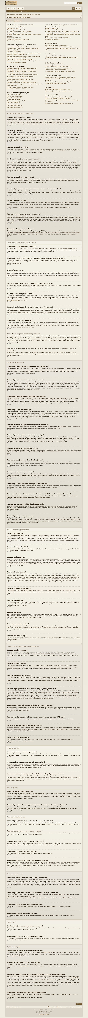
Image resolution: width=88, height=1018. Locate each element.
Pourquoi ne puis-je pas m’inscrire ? (16, 30)
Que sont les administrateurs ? (52, 26)
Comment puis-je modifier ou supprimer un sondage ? (20, 76)
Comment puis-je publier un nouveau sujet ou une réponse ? (22, 68)
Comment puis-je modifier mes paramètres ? (18, 46)
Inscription (25, 11)
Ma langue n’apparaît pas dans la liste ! (17, 54)
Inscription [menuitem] (80, 9)
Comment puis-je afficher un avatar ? (16, 57)
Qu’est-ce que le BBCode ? (14, 94)
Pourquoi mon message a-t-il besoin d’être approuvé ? (20, 87)
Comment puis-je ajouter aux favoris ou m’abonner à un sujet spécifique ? (60, 79)
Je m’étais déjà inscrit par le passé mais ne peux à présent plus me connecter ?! (24, 35)
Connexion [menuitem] (77, 9)
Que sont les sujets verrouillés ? (15, 105)
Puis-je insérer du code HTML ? (15, 96)
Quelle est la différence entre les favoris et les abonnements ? (60, 77)
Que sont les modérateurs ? (52, 28)
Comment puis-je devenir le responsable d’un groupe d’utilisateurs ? (61, 33)
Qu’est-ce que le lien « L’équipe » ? (53, 39)
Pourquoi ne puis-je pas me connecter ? (17, 33)
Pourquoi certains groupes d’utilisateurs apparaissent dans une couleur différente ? (62, 35)
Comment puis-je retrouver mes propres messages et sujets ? (60, 71)
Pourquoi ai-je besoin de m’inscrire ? (16, 26)
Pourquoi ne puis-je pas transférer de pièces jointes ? (20, 79)
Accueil (13, 8)
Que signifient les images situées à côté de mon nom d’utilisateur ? (24, 56)
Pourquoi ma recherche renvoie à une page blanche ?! (58, 68)
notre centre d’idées (24, 966)
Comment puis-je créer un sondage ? (16, 73)
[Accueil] (11, 3)
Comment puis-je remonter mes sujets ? (17, 88)
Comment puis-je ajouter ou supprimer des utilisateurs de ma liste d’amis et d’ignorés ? (61, 58)
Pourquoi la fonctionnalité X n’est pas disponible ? (57, 98)
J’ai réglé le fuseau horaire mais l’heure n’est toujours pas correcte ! (24, 53)
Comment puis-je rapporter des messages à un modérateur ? (22, 82)
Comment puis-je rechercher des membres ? (56, 69)
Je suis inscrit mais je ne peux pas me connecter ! (19, 31)
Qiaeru (50, 1012)
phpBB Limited (46, 952)
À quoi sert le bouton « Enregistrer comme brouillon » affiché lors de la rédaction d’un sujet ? (24, 84)
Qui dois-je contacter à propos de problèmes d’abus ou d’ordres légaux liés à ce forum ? (62, 100)
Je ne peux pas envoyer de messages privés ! (56, 45)
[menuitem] (73, 8)
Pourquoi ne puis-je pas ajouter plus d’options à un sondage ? (22, 74)
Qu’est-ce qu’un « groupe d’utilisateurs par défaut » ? (58, 37)
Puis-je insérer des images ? (14, 99)
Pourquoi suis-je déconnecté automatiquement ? (19, 39)
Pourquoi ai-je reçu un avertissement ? (16, 81)
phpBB (40, 1009)
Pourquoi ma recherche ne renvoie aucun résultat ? (57, 66)
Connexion (18, 11)
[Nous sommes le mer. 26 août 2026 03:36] (80, 17)
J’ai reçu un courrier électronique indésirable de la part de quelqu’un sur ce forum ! (62, 49)
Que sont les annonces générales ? (16, 101)
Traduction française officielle (42, 1012)
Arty (41, 1011)
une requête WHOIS (74, 977)
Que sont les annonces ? (13, 102)
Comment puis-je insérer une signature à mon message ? (21, 71)
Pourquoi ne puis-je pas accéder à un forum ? (18, 77)
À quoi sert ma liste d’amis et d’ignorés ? (55, 56)
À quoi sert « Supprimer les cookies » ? (17, 40)
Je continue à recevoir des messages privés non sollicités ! (59, 46)
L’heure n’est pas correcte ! (14, 51)
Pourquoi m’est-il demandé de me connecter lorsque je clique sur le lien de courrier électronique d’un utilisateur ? (25, 61)
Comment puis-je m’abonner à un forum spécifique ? (58, 81)
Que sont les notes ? (12, 104)
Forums (21, 8)
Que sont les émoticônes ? (14, 97)
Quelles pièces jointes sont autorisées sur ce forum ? (58, 89)
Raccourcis (9, 9)
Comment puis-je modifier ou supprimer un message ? (20, 70)
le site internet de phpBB (13, 300)
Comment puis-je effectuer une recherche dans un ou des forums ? (61, 65)
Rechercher (10, 11)
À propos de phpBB (17, 955)
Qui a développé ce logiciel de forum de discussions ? (58, 97)
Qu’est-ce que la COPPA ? (13, 28)
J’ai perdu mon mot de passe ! (14, 37)
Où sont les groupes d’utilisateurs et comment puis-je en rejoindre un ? (62, 31)
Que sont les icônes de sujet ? (14, 107)
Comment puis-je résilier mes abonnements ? (56, 83)
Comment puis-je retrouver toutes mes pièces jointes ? (58, 91)
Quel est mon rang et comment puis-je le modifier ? (20, 59)
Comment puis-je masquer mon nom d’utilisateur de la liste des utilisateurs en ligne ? (22, 49)
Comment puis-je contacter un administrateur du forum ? (59, 103)
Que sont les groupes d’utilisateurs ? (54, 30)
